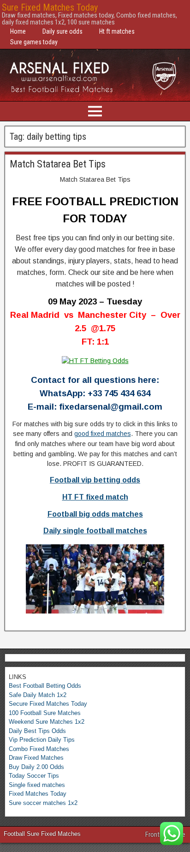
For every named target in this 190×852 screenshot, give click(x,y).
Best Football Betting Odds (45, 685)
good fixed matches (102, 433)
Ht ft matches (117, 31)
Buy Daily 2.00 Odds (36, 766)
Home (18, 31)
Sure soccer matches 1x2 (43, 802)
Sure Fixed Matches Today (50, 7)
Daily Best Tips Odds (37, 730)
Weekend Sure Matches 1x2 (46, 721)
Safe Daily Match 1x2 (37, 694)
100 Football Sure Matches (45, 712)
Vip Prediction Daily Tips (42, 739)
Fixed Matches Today (37, 793)
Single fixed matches (37, 784)
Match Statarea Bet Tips (58, 164)
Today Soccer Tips (34, 775)
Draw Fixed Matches (36, 757)
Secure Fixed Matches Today (48, 703)
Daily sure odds (62, 31)
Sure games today (34, 42)
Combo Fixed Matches (39, 748)
